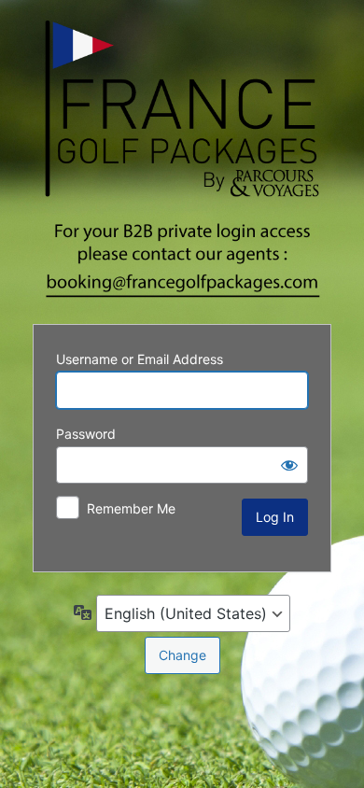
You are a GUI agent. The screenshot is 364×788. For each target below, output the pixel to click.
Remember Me (131, 508)
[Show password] (289, 465)
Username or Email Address (139, 359)
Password (86, 434)
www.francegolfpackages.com (182, 160)
